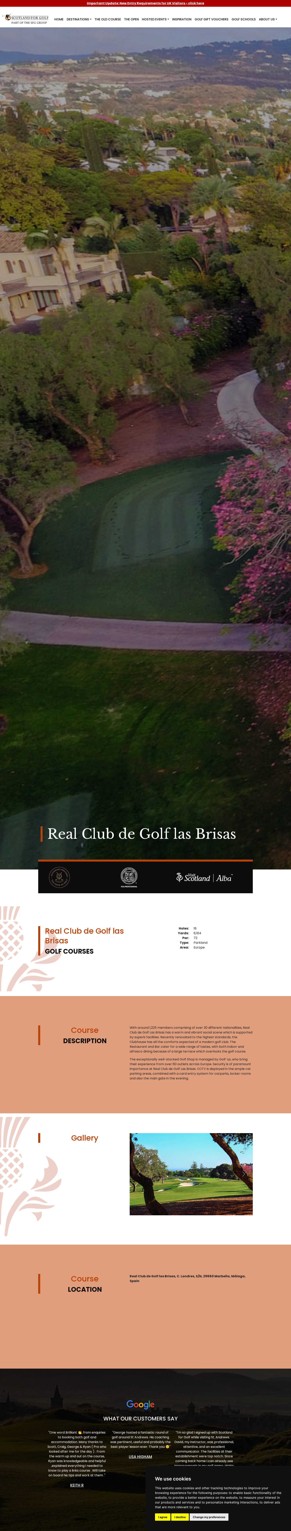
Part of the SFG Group (29, 23)
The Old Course (108, 19)
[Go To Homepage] (26, 16)
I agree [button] (162, 1517)
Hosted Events (154, 19)
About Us (267, 19)
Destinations (78, 19)
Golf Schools (244, 19)
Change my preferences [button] (209, 1517)
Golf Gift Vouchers (211, 19)
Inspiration (181, 19)
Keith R (77, 1485)
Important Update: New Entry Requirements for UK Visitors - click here (145, 3)
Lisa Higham (140, 1457)
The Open (131, 19)
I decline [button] (180, 1517)
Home (59, 19)
